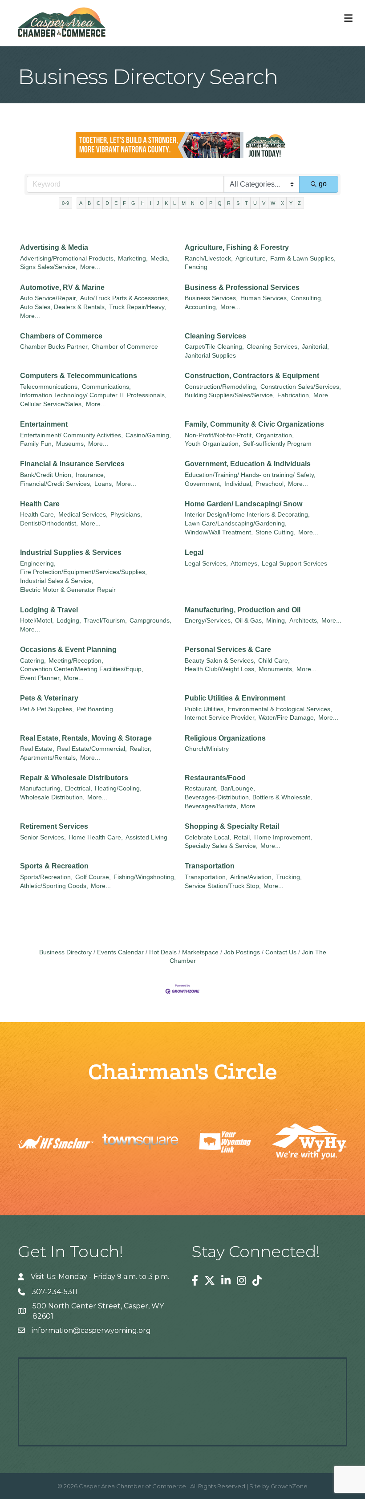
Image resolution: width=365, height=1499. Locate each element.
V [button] (263, 203)
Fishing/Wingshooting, (145, 877)
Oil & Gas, (249, 620)
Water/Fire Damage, (287, 717)
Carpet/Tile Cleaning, (214, 346)
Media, (160, 258)
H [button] (143, 203)
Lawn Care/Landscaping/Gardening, (236, 523)
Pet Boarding (95, 709)
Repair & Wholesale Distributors (74, 778)
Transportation (210, 866)
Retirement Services (54, 826)
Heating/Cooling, (118, 788)
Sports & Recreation (54, 866)
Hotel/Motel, (37, 620)
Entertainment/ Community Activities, (71, 435)
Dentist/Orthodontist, (49, 523)
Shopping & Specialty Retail (232, 826)
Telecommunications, (49, 386)
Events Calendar (120, 952)
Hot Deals (163, 952)
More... (90, 267)
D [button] (107, 203)
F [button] (124, 203)
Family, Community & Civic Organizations (254, 424)
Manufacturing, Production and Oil (242, 610)
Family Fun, (36, 443)
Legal (194, 552)
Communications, (106, 386)
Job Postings (242, 952)
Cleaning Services (215, 336)
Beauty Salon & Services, (220, 660)
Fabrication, (294, 395)
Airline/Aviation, (251, 877)
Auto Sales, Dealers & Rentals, (63, 307)
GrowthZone (289, 1486)
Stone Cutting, (276, 532)
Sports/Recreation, (46, 877)
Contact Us (280, 952)
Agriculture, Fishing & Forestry (237, 247)
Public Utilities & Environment (235, 698)
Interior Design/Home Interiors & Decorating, (247, 514)
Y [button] (290, 203)
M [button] (184, 203)
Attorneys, (245, 563)
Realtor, (140, 748)
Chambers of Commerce (61, 336)
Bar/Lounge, (237, 788)
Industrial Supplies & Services (71, 552)
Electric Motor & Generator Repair (68, 590)
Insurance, (90, 475)
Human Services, (264, 298)
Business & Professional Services (242, 287)
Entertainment (44, 424)
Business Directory (65, 952)
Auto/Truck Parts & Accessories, (125, 298)
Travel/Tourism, (105, 620)
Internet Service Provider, (220, 717)
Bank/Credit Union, (46, 475)
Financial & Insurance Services (72, 464)
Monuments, (276, 669)
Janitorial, (315, 346)
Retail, (242, 837)
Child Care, (274, 660)
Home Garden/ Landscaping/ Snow (243, 504)
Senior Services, (43, 837)
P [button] (210, 203)
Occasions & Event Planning (68, 649)
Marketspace (200, 952)
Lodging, (69, 620)
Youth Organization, (212, 443)
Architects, (304, 620)
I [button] (150, 203)
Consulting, (307, 298)
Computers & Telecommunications (78, 375)
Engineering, (38, 563)
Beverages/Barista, (211, 806)
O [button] (202, 203)
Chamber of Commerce (125, 346)
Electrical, (78, 788)
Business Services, (211, 298)
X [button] (282, 203)
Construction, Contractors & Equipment (252, 375)
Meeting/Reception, (76, 660)
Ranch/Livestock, (209, 258)
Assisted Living (146, 837)
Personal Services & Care (228, 649)
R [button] (229, 203)
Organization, (275, 435)
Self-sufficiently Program (277, 443)
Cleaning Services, (273, 346)
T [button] (246, 203)
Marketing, (133, 258)
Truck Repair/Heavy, (137, 307)
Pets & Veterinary (49, 698)
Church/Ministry (207, 748)
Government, (203, 484)
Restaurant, (201, 788)
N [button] (193, 203)
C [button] (98, 203)
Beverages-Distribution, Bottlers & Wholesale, (248, 797)
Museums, (70, 443)
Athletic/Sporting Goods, (54, 886)
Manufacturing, (41, 788)
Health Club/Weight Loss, (220, 669)
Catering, (33, 660)
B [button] (89, 203)
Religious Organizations (225, 738)
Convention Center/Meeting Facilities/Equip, (81, 669)
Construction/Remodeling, (221, 386)
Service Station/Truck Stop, (223, 886)
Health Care (40, 504)
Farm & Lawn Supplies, (303, 258)
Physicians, (126, 514)
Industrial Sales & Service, (56, 581)
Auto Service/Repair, (48, 298)
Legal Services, (206, 563)
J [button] (158, 203)
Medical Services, (83, 514)
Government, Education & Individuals (248, 464)
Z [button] (299, 203)
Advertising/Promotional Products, (67, 258)
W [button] (273, 203)
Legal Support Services (294, 563)
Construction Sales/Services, (300, 386)
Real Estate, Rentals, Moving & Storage (86, 738)
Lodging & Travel (49, 610)
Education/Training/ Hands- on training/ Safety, (250, 475)
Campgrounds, (150, 620)
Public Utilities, (205, 709)
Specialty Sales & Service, (221, 846)
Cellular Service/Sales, (51, 404)
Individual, (238, 484)
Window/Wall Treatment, (219, 532)
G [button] (133, 203)
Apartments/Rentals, (48, 757)
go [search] (323, 183)
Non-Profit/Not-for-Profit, (219, 435)
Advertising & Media (54, 247)
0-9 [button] (65, 203)
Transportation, (206, 877)
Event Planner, (40, 678)
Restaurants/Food (215, 778)
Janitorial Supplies (210, 355)
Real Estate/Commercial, (92, 748)
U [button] (255, 203)
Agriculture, (251, 258)
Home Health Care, (96, 837)
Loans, (104, 484)
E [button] (116, 203)
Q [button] (220, 203)
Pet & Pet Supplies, (47, 709)
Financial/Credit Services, (56, 484)
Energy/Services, (208, 620)
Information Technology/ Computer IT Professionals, (93, 395)
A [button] (80, 203)
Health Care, (38, 514)
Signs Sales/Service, (48, 267)
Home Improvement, (283, 837)
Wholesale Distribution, (52, 797)
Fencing (196, 267)
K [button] (166, 203)
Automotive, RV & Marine (62, 287)
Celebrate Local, (208, 837)
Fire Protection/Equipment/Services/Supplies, (83, 572)
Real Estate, (37, 748)
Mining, (276, 620)
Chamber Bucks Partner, (54, 346)
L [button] (174, 203)
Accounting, (201, 307)
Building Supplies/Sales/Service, (230, 395)
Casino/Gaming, (148, 435)
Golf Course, (93, 877)
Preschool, (270, 484)
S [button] (237, 203)
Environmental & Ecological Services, (280, 709)
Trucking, (289, 877)
